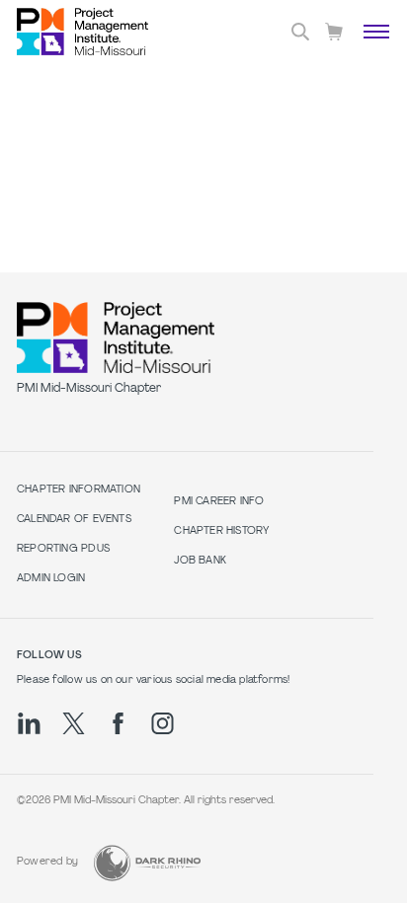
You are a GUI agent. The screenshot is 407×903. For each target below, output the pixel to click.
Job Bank (200, 561)
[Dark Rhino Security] (147, 863)
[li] (29, 723)
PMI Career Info (219, 501)
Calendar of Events (74, 519)
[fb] (118, 723)
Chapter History (221, 531)
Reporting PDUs (63, 549)
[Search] (300, 31)
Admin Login (51, 578)
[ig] (162, 723)
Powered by (47, 862)
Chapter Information (78, 490)
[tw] (73, 723)
